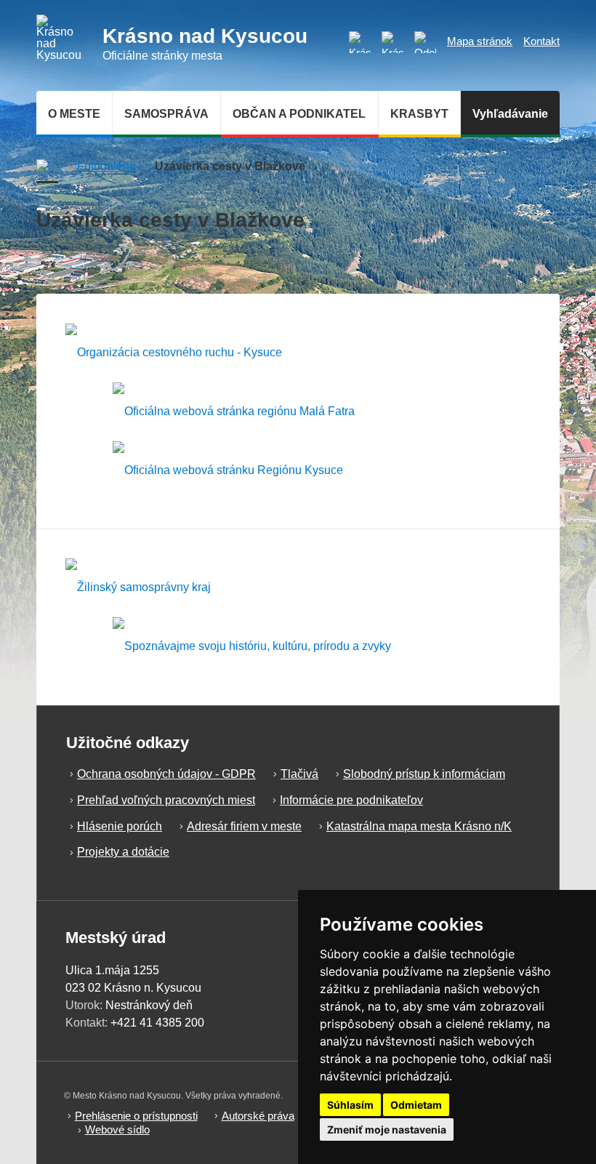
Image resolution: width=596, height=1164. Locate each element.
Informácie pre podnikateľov (351, 800)
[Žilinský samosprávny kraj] (138, 587)
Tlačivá (299, 774)
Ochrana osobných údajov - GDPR (166, 774)
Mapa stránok (479, 41)
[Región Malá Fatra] (234, 411)
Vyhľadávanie (510, 114)
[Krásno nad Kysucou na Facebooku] (392, 42)
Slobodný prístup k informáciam (424, 774)
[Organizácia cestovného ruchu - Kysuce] (173, 352)
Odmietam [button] (416, 1105)
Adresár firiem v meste (244, 826)
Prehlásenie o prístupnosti (136, 1115)
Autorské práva (258, 1115)
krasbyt (419, 114)
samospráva (166, 114)
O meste (74, 114)
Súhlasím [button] (350, 1105)
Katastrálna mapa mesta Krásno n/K (419, 826)
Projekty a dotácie (123, 852)
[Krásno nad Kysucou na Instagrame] (360, 42)
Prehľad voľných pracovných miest (166, 800)
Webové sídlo (117, 1129)
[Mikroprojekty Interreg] (252, 646)
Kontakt (541, 41)
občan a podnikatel (299, 114)
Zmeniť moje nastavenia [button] (386, 1129)
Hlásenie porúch (119, 826)
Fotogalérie (106, 166)
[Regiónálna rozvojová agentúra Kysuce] (228, 470)
